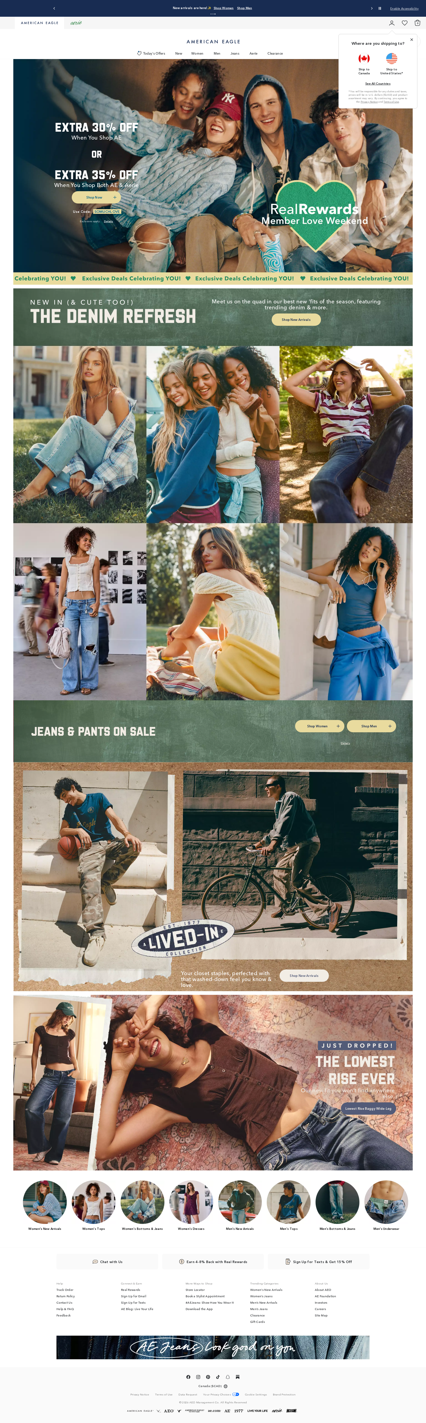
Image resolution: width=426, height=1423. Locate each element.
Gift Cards (257, 1322)
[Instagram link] (198, 1378)
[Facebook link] (188, 1378)
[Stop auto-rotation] (379, 8)
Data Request (187, 1394)
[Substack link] (238, 1378)
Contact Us (64, 1302)
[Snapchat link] (228, 1378)
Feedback (63, 1315)
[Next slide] (371, 8)
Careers (320, 1309)
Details (290, 8)
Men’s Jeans (258, 1309)
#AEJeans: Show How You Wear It (210, 1302)
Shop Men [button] (269, 8)
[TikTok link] (218, 1378)
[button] (211, 14)
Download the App (199, 1309)
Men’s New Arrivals (263, 1302)
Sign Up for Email (133, 1296)
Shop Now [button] (94, 197)
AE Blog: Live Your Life (137, 1309)
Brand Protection (284, 1394)
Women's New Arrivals (266, 1290)
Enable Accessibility (404, 8)
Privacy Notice (369, 101)
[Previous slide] (54, 8)
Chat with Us (111, 1261)
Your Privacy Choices (217, 1394)
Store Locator (195, 1290)
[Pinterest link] (208, 1378)
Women (197, 53)
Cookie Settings (256, 1394)
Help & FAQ (65, 1309)
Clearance (275, 53)
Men (217, 53)
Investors (321, 1302)
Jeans (235, 53)
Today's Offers (154, 53)
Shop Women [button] (244, 8)
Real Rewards (130, 1290)
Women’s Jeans (261, 1296)
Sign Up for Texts (133, 1302)
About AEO (323, 1290)
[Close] (411, 39)
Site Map (321, 1315)
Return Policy (65, 1296)
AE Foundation (325, 1296)
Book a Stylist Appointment (205, 1296)
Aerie (253, 53)
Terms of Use (391, 101)
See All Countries (377, 83)
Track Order (64, 1290)
